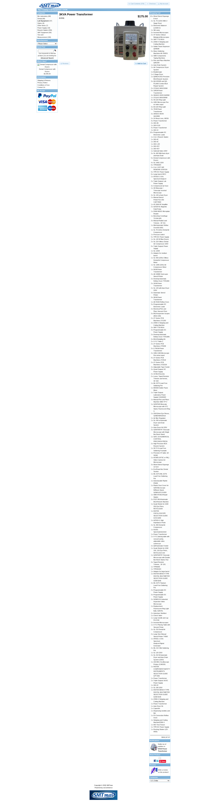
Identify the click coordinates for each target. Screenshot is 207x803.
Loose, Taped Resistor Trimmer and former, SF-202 (161, 378)
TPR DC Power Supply (161, 172)
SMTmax (110, 785)
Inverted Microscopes (160, 32)
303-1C (156, 130)
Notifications (154, 740)
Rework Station (42, 30)
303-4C (156, 139)
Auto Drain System (159, 65)
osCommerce (108, 787)
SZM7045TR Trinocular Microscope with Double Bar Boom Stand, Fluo (161, 557)
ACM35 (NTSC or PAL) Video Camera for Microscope (161, 460)
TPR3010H (157, 569)
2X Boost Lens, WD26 (161, 118)
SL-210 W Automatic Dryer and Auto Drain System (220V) (160, 657)
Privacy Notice (42, 82)
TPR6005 (156, 567)
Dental (39, 18)
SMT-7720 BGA (158, 327)
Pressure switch (159, 234)
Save (163, 761)
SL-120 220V (157, 652)
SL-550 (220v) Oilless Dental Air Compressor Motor (161, 260)
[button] (136, 3)
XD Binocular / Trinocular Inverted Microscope (159, 190)
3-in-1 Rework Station (160, 137)
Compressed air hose (160, 186)
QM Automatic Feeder (160, 546)
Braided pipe (157, 72)
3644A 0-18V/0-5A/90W (161, 95)
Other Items (41, 25)
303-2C (156, 685)
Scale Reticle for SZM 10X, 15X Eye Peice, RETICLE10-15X (160, 550)
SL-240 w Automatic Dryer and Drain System (160, 423)
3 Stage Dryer (158, 74)
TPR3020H (157, 165)
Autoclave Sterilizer (160, 613)
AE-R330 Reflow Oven (161, 302)
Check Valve (157, 615)
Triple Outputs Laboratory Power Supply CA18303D (159, 395)
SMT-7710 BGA (158, 39)
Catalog (45, 10)
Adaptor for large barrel (161, 571)
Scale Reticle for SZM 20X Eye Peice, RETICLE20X (160, 506)
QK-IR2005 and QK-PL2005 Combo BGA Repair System (160, 83)
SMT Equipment (42, 32)
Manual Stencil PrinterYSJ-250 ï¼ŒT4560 (158, 200)
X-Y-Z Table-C (158, 341)
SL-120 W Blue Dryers (161, 239)
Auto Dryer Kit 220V (160, 427)
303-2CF (156, 146)
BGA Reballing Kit (159, 339)
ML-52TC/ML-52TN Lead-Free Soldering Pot (160, 476)
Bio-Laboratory (42, 16)
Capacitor (156, 708)
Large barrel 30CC (159, 174)
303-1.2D (156, 144)
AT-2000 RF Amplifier (160, 204)
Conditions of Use (43, 85)
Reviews (153, 765)
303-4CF (156, 149)
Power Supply (42, 28)
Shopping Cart (155, 13)
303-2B (155, 123)
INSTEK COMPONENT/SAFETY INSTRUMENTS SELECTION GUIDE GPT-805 (161, 671)
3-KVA (65, 10)
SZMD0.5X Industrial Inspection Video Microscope (160, 601)
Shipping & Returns (44, 80)
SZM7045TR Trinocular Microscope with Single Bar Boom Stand (161, 432)
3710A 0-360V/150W (160, 88)
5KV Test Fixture (159, 725)
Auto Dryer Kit (158, 706)
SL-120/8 (156, 251)
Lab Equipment (55, 10)
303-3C (156, 141)
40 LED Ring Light (159, 100)
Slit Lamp (156, 30)
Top (39, 10)
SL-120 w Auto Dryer (160, 195)
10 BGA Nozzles (159, 374)
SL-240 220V (157, 687)
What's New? (42, 61)
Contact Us (41, 87)
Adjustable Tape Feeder (161, 367)
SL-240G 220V (158, 162)
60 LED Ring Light (159, 107)
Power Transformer (160, 121)
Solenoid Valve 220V (160, 151)
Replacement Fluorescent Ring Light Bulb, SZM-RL (161, 608)
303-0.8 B (156, 125)
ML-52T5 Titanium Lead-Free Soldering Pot (160, 585)
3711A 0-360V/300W (160, 97)
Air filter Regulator (159, 418)
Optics (39, 23)
